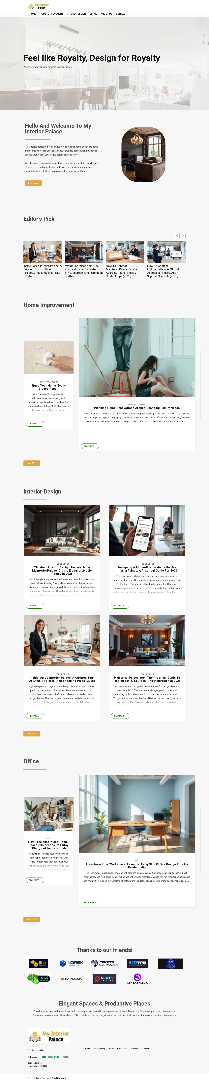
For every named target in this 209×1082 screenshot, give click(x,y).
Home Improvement (51, 14)
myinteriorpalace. (167, 1011)
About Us (106, 14)
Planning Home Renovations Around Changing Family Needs (137, 408)
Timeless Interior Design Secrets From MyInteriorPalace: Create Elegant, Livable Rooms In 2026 (62, 570)
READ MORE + (35, 424)
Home (33, 14)
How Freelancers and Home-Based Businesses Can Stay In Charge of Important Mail (48, 845)
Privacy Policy (99, 1049)
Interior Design (76, 14)
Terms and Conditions (118, 1049)
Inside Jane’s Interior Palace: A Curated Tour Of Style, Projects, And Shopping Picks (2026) (62, 679)
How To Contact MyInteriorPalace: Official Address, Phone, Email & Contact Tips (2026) (80, 271)
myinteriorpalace (168, 1015)
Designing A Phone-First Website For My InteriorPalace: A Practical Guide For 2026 (147, 569)
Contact (121, 14)
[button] (183, 235)
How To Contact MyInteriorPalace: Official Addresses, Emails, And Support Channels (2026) (121, 271)
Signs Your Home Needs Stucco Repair (48, 387)
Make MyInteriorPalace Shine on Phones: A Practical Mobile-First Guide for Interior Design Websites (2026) (166, 271)
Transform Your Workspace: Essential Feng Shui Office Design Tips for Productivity (137, 866)
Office (93, 14)
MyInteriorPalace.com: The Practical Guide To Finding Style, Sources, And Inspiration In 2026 (42, 271)
